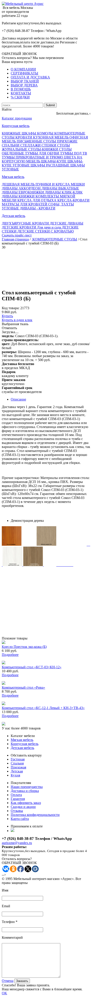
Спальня (17, 763)
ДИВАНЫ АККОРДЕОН (22, 188)
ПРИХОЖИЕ (67, 141)
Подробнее (10, 655)
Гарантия (18, 799)
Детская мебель (13, 216)
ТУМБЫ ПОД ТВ (73, 153)
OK (4, 993)
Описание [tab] (18, 399)
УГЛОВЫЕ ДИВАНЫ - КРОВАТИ (28, 208)
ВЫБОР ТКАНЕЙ (25, 81)
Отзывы (17, 811)
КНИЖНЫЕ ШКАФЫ (19, 133)
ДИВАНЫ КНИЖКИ (19, 196)
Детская (17, 771)
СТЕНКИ (49, 145)
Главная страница (15, 239)
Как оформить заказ (26, 803)
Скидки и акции (23, 807)
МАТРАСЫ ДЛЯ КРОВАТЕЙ (25, 204)
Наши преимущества (27, 787)
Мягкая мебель (13, 177)
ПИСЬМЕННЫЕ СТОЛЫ (37, 141)
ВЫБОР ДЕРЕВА (24, 85)
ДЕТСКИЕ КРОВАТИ (19, 227)
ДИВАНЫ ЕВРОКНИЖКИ (23, 192)
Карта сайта (20, 819)
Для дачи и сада (49, 227)
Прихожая (18, 767)
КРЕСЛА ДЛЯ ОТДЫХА (37, 200)
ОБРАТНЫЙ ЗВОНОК (19, 54)
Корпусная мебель (15, 126)
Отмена (7, 981)
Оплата (16, 795)
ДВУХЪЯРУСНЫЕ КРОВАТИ (26, 223)
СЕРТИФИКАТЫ (24, 73)
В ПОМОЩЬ (21, 89)
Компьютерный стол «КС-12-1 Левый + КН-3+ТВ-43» (43, 708)
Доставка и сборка (25, 791)
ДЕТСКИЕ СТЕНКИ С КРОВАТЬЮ (45, 231)
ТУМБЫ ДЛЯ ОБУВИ (42, 153)
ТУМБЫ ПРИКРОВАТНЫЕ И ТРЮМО (33, 157)
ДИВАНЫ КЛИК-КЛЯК (64, 192)
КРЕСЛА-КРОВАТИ (73, 200)
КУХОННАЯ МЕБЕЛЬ (51, 137)
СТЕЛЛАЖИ (31, 145)
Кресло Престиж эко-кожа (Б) (24, 647)
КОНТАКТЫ (21, 93)
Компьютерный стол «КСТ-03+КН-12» (31, 667)
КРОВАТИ (24, 137)
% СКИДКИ (20, 97)
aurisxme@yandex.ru (17, 843)
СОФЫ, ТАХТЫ (61, 204)
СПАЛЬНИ (11, 145)
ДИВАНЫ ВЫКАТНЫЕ (60, 188)
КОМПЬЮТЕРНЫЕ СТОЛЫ (54, 239)
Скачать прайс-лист (17, 235)
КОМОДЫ (45, 133)
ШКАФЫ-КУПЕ (54, 161)
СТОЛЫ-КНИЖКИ (43, 149)
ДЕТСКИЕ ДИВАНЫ (66, 223)
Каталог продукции (17, 118)
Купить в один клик (17, 320)
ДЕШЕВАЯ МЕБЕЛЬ (19, 184)
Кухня (15, 775)
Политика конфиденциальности (35, 815)
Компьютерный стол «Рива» (23, 687)
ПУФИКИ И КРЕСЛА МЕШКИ (60, 184)
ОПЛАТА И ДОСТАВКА (30, 77)
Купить (7, 316)
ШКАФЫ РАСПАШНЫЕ (50, 165)
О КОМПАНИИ (23, 69)
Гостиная (18, 759)
